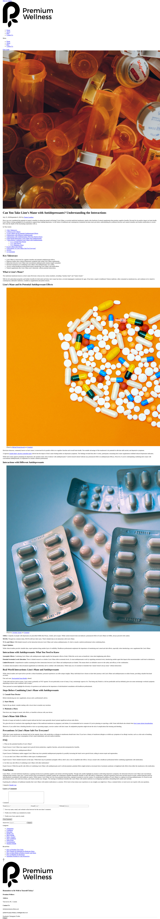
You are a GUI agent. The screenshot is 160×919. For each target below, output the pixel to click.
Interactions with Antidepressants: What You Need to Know (24, 237)
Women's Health (11, 843)
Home (8, 30)
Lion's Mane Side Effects (14, 247)
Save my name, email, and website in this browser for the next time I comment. (28, 809)
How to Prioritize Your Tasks (14, 849)
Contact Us (9, 35)
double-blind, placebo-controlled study (20, 453)
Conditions (9, 830)
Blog (7, 33)
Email (33, 806)
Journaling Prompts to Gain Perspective (18, 856)
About (8, 32)
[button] (80, 38)
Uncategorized (10, 842)
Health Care (12, 785)
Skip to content (7, 1)
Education (9, 832)
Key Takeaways (11, 230)
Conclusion (10, 252)
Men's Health (10, 835)
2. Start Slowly (15, 243)
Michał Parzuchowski (18, 447)
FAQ (8, 250)
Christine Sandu (17, 632)
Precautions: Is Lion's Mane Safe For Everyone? (21, 248)
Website (62, 806)
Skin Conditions (11, 838)
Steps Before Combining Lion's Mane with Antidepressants (24, 240)
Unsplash (30, 447)
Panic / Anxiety (10, 837)
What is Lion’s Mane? (13, 232)
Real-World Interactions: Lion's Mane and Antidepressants (24, 238)
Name (4, 806)
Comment (6, 802)
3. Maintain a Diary (17, 245)
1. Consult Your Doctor (18, 242)
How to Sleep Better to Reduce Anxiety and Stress (21, 853)
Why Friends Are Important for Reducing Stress (20, 851)
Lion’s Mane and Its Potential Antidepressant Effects (22, 233)
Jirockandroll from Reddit (19, 678)
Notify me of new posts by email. (14, 816)
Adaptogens (10, 828)
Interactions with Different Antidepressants (19, 235)
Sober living (10, 840)
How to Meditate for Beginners (15, 854)
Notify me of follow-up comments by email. (18, 813)
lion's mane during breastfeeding (143, 723)
